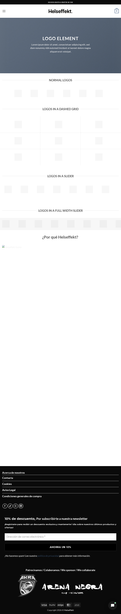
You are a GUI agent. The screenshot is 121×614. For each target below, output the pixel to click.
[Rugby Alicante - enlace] (27, 585)
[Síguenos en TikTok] (10, 506)
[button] (4, 11)
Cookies (7, 483)
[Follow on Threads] (15, 506)
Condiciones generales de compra (21, 496)
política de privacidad (48, 555)
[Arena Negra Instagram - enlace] (72, 585)
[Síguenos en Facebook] (5, 506)
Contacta (7, 477)
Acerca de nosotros (13, 472)
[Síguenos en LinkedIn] (20, 506)
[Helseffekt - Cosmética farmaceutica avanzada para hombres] (60, 11)
